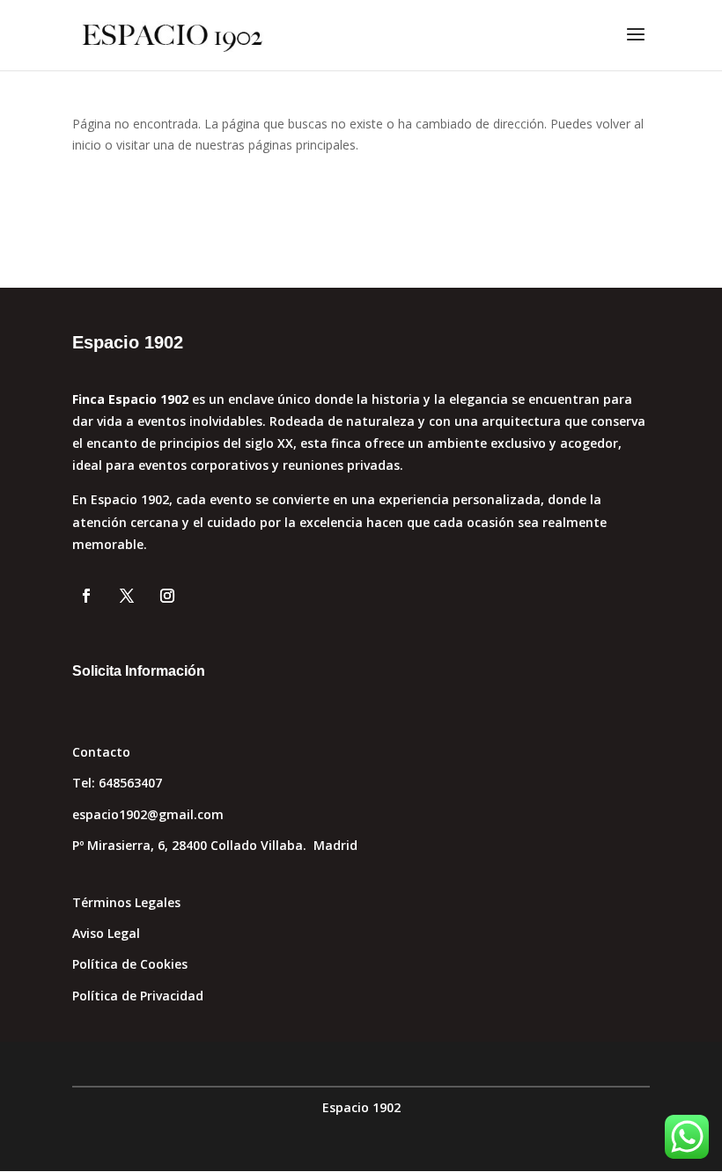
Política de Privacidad (137, 995)
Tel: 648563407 (117, 782)
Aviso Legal (106, 933)
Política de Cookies (130, 964)
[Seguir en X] (127, 596)
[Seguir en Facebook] (86, 596)
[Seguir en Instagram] (167, 596)
